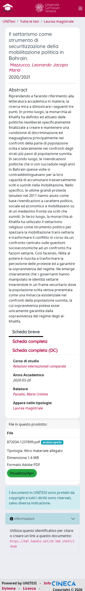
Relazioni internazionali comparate (39, 366)
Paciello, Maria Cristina (30, 394)
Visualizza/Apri (22, 473)
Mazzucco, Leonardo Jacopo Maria (38, 67)
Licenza (29, 588)
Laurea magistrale (59, 21)
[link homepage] (9, 8)
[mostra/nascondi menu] (80, 8)
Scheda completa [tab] (29, 341)
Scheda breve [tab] (26, 331)
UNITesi (9, 21)
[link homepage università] (47, 8)
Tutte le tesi (29, 21)
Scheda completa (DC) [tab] (35, 350)
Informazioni (23, 518)
